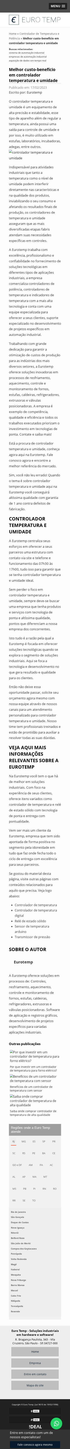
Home (35, 1351)
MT (45, 1176)
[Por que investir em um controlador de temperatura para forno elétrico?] (35, 1057)
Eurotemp (34, 92)
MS (14, 1188)
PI (34, 1188)
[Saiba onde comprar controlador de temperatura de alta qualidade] (35, 1101)
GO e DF (17, 1165)
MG (24, 1141)
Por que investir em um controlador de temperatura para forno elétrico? (33, 1068)
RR (14, 1200)
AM (31, 1165)
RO (55, 1188)
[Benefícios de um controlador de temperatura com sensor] (35, 1079)
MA (34, 1176)
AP (23, 1176)
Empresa (35, 1363)
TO (34, 1200)
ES (34, 1141)
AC (51, 1165)
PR (53, 1141)
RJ (13, 1141)
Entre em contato (35, 1374)
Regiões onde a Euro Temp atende (30, 1130)
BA (43, 1153)
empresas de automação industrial (28, 56)
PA (41, 1165)
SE (24, 1200)
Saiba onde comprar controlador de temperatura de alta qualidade (33, 1113)
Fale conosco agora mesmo (35, 1444)
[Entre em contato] (35, 155)
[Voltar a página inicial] (35, 19)
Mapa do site (35, 1385)
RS (23, 1153)
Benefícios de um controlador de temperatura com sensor (31, 1088)
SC (13, 1153)
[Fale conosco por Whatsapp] (56, 1423)
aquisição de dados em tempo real (27, 60)
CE (53, 1153)
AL (13, 1176)
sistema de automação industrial (26, 52)
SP (43, 1141)
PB (24, 1188)
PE (33, 1153)
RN (44, 1188)
